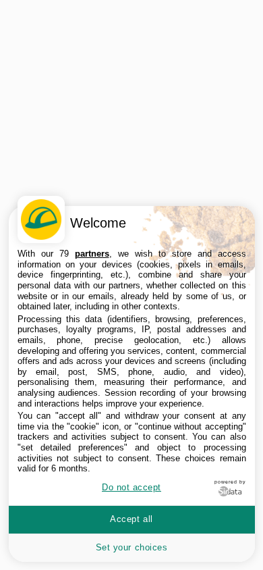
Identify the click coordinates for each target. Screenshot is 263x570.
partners (92, 254)
